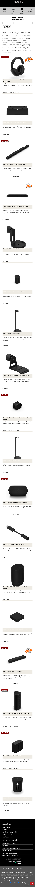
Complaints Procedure (10, 855)
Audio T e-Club (7, 834)
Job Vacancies (7, 837)
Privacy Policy (7, 850)
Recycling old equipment (11, 848)
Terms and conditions (10, 853)
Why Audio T (6, 827)
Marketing (23, 883)
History (4, 829)
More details (25, 885)
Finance (5, 845)
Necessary (6, 883)
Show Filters (8, 23)
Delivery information (9, 843)
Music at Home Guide (9, 832)
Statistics (14, 883)
